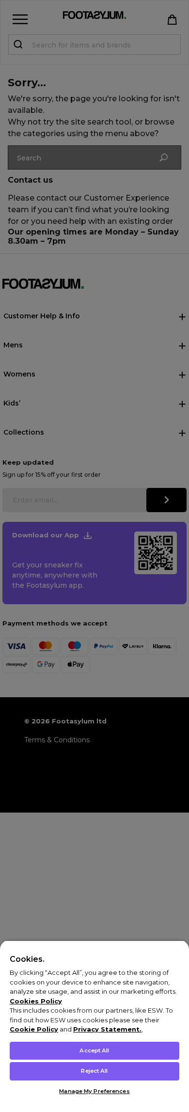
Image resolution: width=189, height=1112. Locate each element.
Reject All (94, 1070)
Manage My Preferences (94, 1091)
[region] (94, 1026)
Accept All (94, 1050)
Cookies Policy (36, 1001)
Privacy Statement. (107, 1029)
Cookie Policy (34, 1029)
